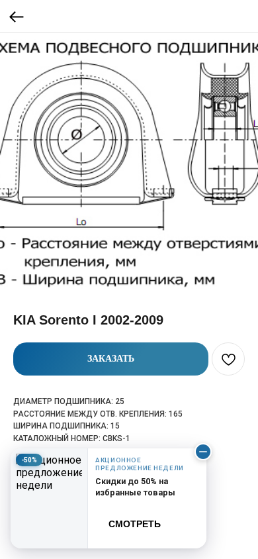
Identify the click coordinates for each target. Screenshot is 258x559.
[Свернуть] (203, 451)
